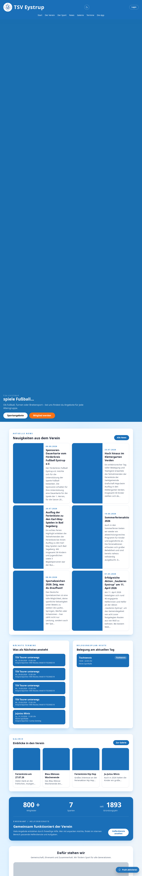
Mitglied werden (42, 415)
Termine (90, 15)
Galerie (80, 15)
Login (134, 7)
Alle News (121, 437)
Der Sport (62, 15)
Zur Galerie (121, 742)
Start (40, 15)
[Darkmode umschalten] (86, 7)
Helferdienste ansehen (118, 832)
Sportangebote (15, 415)
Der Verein (50, 15)
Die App (100, 15)
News (71, 15)
